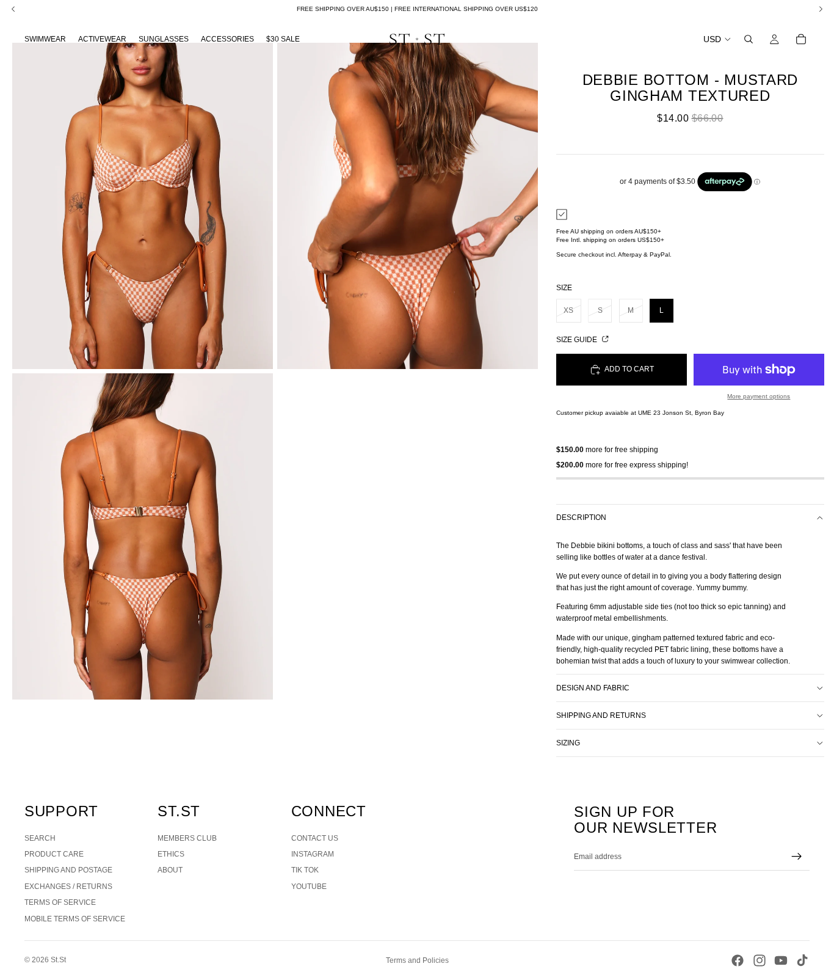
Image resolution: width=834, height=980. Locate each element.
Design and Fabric (592, 688)
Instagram (312, 854)
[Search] (748, 39)
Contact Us (314, 838)
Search (40, 838)
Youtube (309, 886)
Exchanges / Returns (68, 886)
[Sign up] (797, 856)
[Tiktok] (802, 960)
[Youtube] (781, 960)
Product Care (54, 854)
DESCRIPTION (581, 517)
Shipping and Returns (601, 715)
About (170, 870)
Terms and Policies (417, 960)
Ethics (171, 854)
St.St (58, 960)
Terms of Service (60, 902)
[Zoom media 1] (142, 206)
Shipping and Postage (68, 870)
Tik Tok (305, 870)
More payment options (758, 396)
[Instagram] (759, 960)
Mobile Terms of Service (74, 919)
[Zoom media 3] (142, 536)
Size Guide (577, 339)
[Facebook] (737, 960)
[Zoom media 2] (407, 206)
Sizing (568, 743)
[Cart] (801, 39)
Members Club (187, 838)
